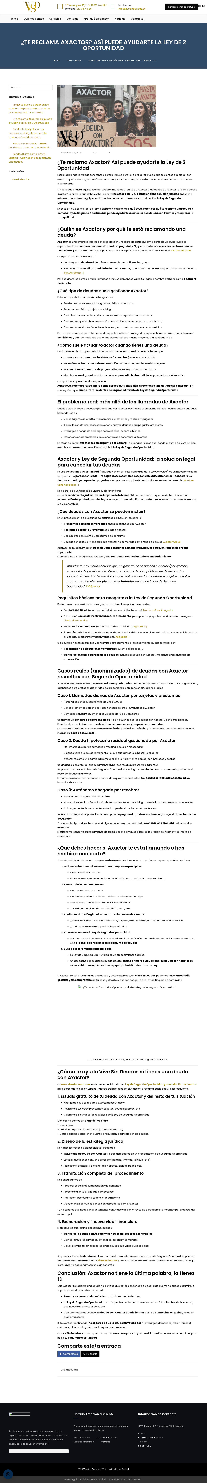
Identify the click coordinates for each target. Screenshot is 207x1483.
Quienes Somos (34, 19)
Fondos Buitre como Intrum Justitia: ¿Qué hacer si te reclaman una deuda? (30, 157)
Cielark (125, 1469)
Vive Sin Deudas (91, 1469)
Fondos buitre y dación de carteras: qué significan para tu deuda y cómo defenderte (28, 133)
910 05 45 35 (84, 8)
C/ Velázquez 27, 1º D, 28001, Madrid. (86, 5)
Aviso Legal (70, 1479)
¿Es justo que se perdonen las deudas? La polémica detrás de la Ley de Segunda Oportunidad (29, 108)
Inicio (14, 19)
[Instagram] (199, 6)
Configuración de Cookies (124, 1479)
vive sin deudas (108, 1260)
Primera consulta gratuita (181, 6)
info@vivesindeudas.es (132, 8)
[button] (8, 1474)
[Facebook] (203, 6)
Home (57, 60)
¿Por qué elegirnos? (96, 19)
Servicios (55, 19)
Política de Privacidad (93, 1479)
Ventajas (72, 19)
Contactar (137, 19)
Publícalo (92, 1353)
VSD (95, 152)
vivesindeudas (69, 1369)
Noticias (120, 19)
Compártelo (70, 1353)
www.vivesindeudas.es (75, 1084)
